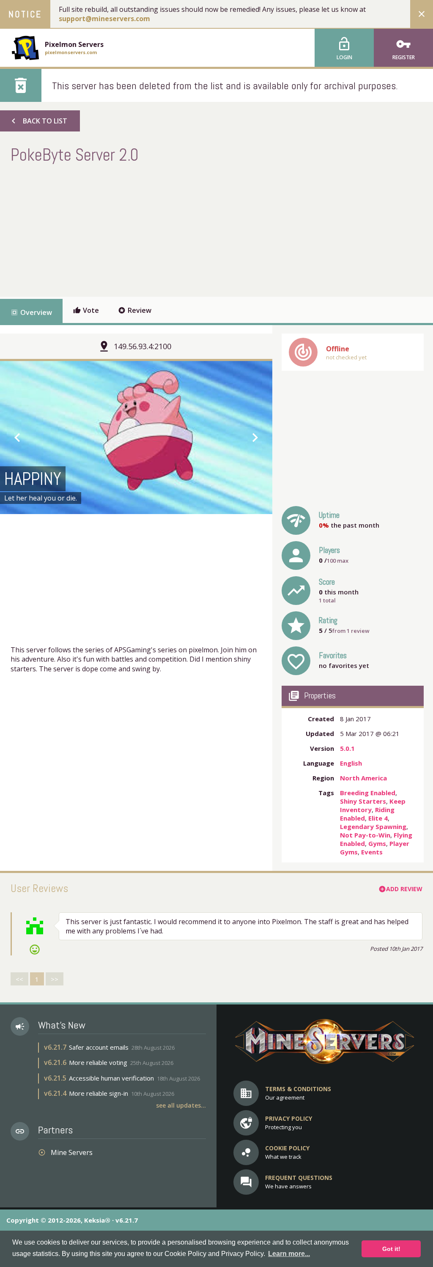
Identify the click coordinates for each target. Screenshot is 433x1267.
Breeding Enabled (367, 792)
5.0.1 (347, 748)
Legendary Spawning (373, 826)
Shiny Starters (363, 801)
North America (363, 778)
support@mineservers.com (104, 18)
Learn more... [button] (289, 1253)
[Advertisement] (164, 229)
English (351, 763)
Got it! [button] (391, 1248)
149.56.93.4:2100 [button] (142, 346)
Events (372, 852)
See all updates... (181, 1105)
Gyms (377, 843)
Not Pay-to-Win (365, 835)
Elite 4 (378, 818)
